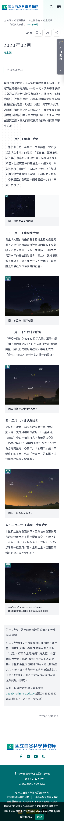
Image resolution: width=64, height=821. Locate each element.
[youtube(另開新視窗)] (35, 756)
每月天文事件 (16, 24)
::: (1, 22)
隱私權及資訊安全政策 (46, 797)
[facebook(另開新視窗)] (21, 756)
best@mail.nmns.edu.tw (20, 693)
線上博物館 (34, 20)
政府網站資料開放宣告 (17, 797)
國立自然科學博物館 (20, 7)
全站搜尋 (51, 7)
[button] (37, 33)
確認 (39, 816)
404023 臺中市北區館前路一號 (33, 773)
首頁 (9, 20)
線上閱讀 (47, 20)
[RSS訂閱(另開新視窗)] (43, 756)
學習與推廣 (19, 20)
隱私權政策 (26, 816)
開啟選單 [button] (59, 7)
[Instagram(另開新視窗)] (28, 756)
